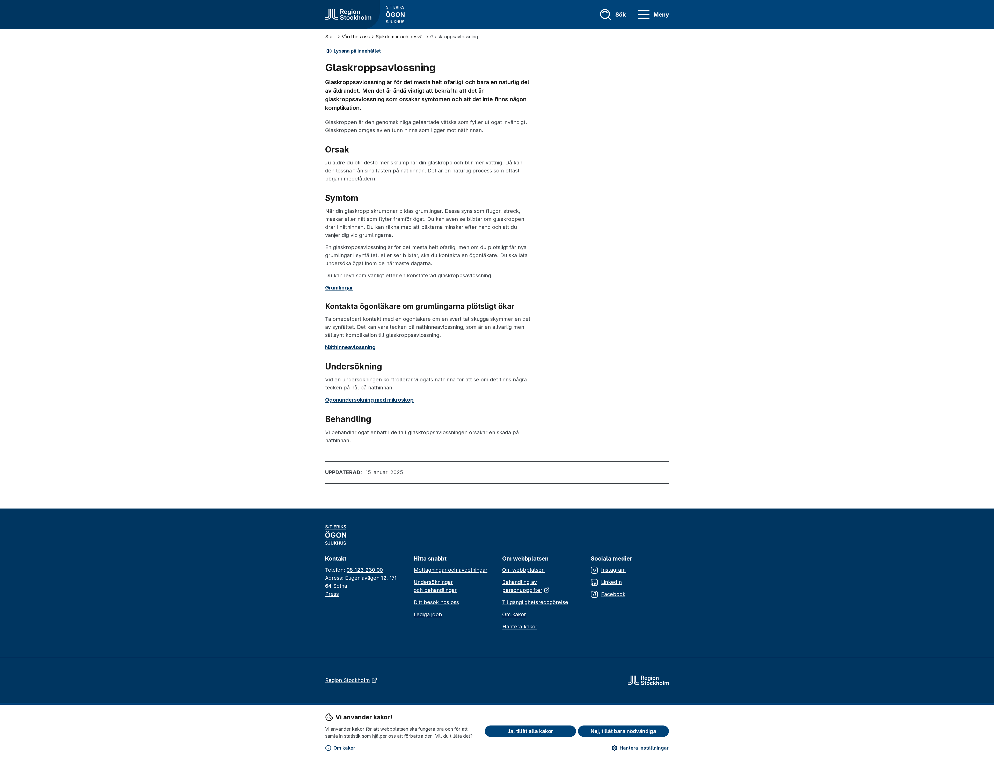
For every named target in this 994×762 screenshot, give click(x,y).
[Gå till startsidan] (348, 14)
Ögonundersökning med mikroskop (369, 400)
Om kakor (344, 748)
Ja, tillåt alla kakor (530, 731)
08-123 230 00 (365, 570)
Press (332, 594)
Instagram (613, 570)
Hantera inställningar (644, 748)
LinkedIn (611, 582)
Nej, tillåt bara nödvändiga (623, 731)
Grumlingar (339, 288)
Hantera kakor (519, 626)
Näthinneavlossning (350, 347)
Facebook (613, 594)
